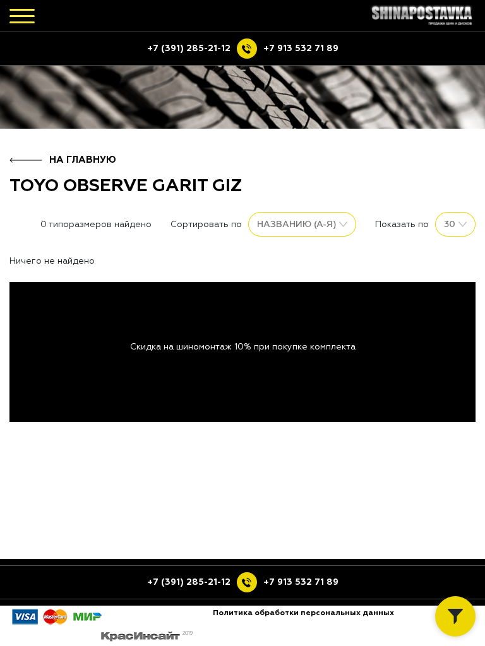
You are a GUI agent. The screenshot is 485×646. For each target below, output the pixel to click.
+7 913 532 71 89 (300, 48)
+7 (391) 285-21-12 (189, 48)
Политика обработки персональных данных (303, 613)
